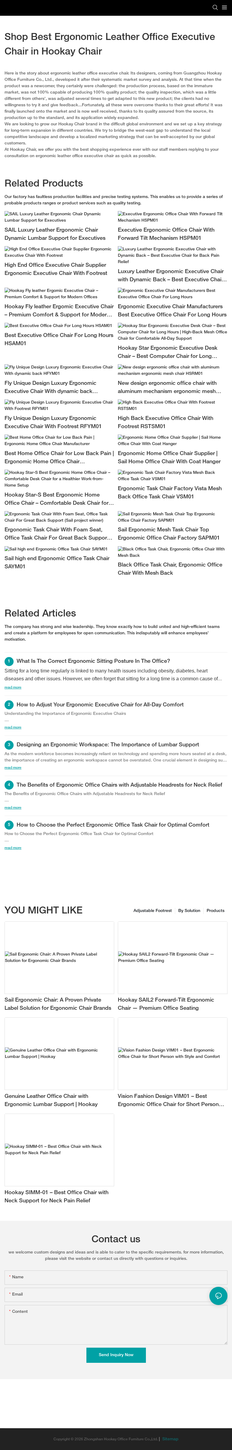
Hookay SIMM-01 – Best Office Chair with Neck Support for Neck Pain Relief (56, 1197)
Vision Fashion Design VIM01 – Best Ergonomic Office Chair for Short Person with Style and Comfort (168, 1101)
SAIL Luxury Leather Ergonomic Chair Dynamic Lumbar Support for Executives (55, 234)
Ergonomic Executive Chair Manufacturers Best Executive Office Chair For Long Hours (172, 311)
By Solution (189, 911)
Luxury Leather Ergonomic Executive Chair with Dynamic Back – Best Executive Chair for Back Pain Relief (171, 276)
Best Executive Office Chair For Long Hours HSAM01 (59, 339)
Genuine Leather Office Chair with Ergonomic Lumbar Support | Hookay (51, 1100)
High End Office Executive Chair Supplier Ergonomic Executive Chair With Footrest (56, 269)
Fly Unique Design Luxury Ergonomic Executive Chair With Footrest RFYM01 (53, 422)
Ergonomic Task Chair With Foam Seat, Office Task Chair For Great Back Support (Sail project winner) (57, 534)
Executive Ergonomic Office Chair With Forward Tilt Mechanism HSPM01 (166, 234)
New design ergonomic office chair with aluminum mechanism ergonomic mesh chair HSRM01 (167, 388)
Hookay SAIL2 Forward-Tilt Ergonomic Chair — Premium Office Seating (166, 1004)
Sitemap (170, 1439)
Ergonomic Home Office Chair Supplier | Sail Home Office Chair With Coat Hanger (169, 457)
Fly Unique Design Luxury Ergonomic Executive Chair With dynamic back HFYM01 (50, 388)
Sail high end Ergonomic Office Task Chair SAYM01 (57, 563)
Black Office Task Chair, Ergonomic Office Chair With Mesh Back (170, 569)
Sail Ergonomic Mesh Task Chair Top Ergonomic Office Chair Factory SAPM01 (169, 534)
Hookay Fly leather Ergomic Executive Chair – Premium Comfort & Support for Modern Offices (59, 311)
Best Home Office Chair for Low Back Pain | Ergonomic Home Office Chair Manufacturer (59, 458)
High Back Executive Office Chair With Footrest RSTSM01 (165, 422)
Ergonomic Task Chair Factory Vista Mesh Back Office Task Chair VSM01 (170, 493)
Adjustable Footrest (153, 911)
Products (215, 911)
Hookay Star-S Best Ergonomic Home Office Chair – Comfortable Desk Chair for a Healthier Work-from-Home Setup (59, 500)
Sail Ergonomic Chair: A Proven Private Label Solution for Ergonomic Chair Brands (58, 1004)
